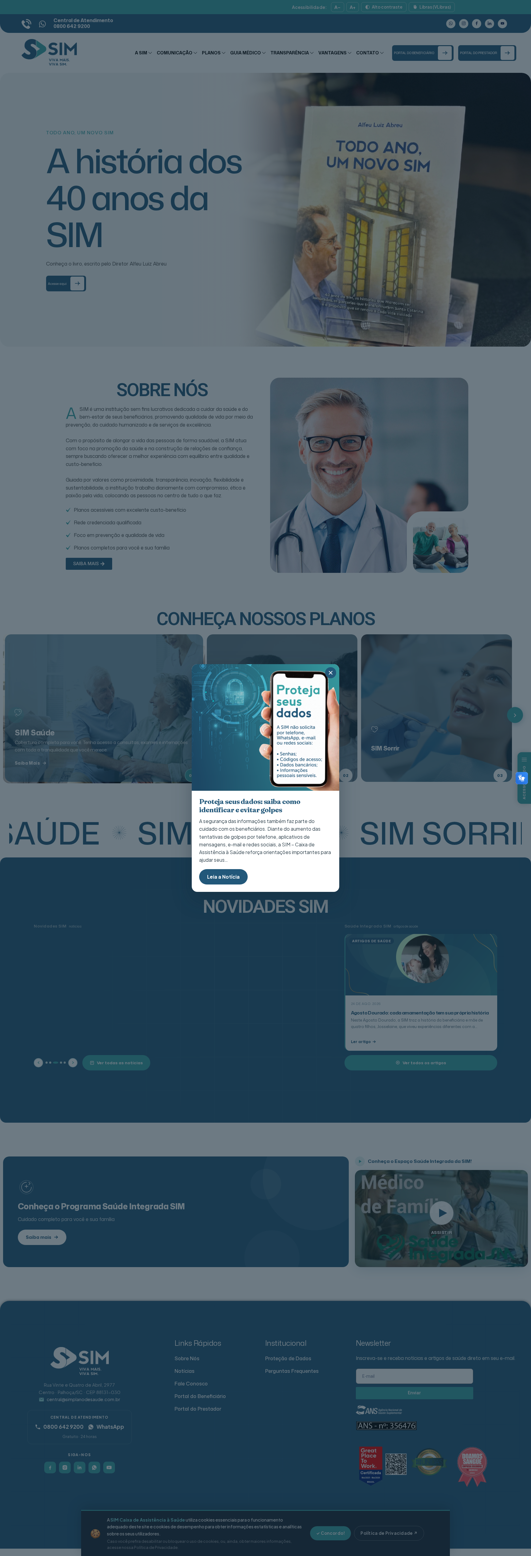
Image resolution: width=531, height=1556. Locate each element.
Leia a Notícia (223, 877)
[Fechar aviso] (330, 672)
